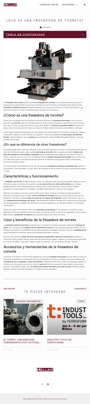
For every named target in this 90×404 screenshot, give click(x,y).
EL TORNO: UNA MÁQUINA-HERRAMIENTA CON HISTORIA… (22, 341)
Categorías (68, 5)
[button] (84, 4)
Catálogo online (49, 5)
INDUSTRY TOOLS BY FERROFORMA (59, 341)
